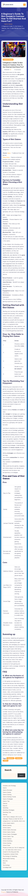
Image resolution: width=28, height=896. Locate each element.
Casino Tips (6, 801)
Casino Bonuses (7, 790)
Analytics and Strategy (9, 785)
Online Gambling (7, 841)
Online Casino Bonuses (9, 830)
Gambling (5, 808)
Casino (5, 788)
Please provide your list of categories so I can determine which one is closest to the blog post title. (13, 850)
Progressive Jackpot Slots (10, 854)
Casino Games (8, 24)
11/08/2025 (6, 69)
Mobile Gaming (7, 825)
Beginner (10, 758)
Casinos (19, 758)
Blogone (3, 892)
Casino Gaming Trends (9, 796)
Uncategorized (7, 867)
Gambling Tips (7, 812)
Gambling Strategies (8, 810)
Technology (6, 865)
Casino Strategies (8, 799)
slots (5, 760)
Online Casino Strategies (10, 834)
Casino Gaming (7, 794)
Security (5, 861)
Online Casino (7, 827)
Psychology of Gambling (10, 856)
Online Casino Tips (8, 836)
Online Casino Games (9, 832)
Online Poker (6, 845)
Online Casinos (7, 838)
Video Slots (6, 157)
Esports (5, 805)
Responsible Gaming (9, 858)
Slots (9, 153)
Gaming (5, 814)
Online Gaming (7, 843)
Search (8, 770)
